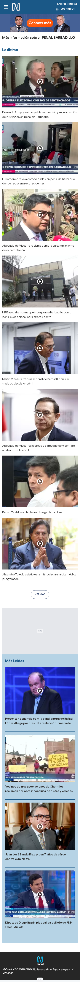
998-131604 (68, 9)
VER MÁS (40, 594)
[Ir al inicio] (16, 7)
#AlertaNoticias (66, 4)
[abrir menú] (6, 7)
